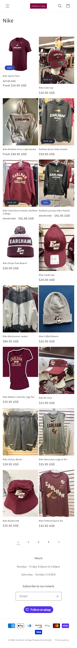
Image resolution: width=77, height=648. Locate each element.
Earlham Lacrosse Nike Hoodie (54, 210)
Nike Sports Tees (11, 75)
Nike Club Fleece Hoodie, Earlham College (20, 212)
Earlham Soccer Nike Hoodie (53, 149)
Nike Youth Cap (46, 274)
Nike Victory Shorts (12, 459)
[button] (7, 6)
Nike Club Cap (46, 87)
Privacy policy (62, 640)
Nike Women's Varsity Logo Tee (18, 396)
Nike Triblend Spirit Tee (51, 520)
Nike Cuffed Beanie (48, 336)
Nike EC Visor (45, 397)
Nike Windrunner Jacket (15, 336)
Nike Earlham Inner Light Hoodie (19, 149)
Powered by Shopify (42, 640)
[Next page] (59, 542)
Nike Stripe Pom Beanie (15, 263)
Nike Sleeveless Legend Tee (53, 459)
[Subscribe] (57, 596)
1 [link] (18, 542)
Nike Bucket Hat (11, 520)
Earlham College (24, 640)
